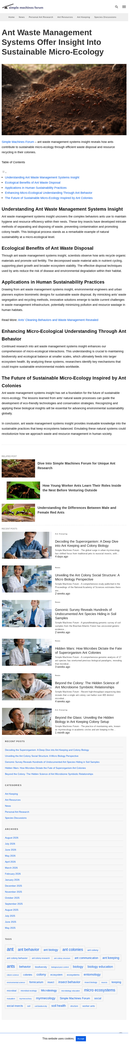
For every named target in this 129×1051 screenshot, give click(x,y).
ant (10, 949)
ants (11, 966)
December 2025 (13, 885)
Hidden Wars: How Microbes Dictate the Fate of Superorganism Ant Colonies (45, 768)
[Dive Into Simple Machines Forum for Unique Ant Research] (18, 468)
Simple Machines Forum (18, 142)
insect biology (91, 982)
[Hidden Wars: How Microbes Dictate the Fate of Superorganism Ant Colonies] (27, 652)
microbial (11, 990)
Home (12, 17)
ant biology (51, 950)
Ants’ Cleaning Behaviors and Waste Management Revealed (58, 320)
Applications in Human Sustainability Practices (36, 187)
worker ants (88, 1006)
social (97, 998)
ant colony (92, 950)
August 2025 (11, 909)
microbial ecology (29, 991)
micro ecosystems (99, 990)
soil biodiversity (41, 1006)
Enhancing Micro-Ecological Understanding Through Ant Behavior (48, 192)
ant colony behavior (17, 958)
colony (41, 974)
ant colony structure (62, 958)
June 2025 (10, 921)
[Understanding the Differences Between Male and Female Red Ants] (18, 513)
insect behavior (69, 982)
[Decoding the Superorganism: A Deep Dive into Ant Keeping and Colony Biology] (27, 545)
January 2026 (12, 879)
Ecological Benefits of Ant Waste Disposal (32, 182)
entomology (92, 974)
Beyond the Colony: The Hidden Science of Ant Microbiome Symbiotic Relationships (49, 774)
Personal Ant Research (41, 17)
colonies (27, 974)
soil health (58, 1005)
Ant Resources (65, 17)
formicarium (36, 982)
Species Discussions (105, 17)
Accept (80, 1038)
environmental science (16, 982)
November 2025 (13, 891)
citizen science (13, 975)
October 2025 (12, 897)
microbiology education (70, 991)
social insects (15, 1005)
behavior (25, 966)
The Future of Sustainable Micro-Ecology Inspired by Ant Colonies (49, 198)
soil (28, 1006)
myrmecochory (25, 999)
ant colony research (41, 958)
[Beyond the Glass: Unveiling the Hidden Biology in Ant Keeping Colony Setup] (27, 721)
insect (51, 982)
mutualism (11, 999)
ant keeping (110, 958)
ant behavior (28, 949)
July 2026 (10, 843)
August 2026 (11, 837)
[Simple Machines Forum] (22, 6)
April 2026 (10, 861)
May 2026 (10, 855)
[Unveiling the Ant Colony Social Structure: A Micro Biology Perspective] (27, 579)
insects (104, 982)
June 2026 (10, 849)
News (22, 17)
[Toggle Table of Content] (4, 172)
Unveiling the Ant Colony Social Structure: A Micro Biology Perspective (41, 756)
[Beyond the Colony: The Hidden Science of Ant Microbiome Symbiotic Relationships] (27, 686)
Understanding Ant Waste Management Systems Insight (42, 177)
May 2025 (10, 927)
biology (78, 966)
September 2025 (14, 903)
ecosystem (56, 974)
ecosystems (73, 974)
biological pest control (60, 967)
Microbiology (49, 990)
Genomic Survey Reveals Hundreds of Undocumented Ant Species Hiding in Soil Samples (85, 614)
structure (74, 1006)
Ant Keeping (83, 17)
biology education (100, 966)
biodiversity (41, 967)
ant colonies (72, 949)
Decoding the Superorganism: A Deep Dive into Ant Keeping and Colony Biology (47, 750)
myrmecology (45, 998)
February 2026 (13, 873)
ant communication (86, 958)
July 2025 (10, 915)
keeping (116, 982)
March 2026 (11, 867)
